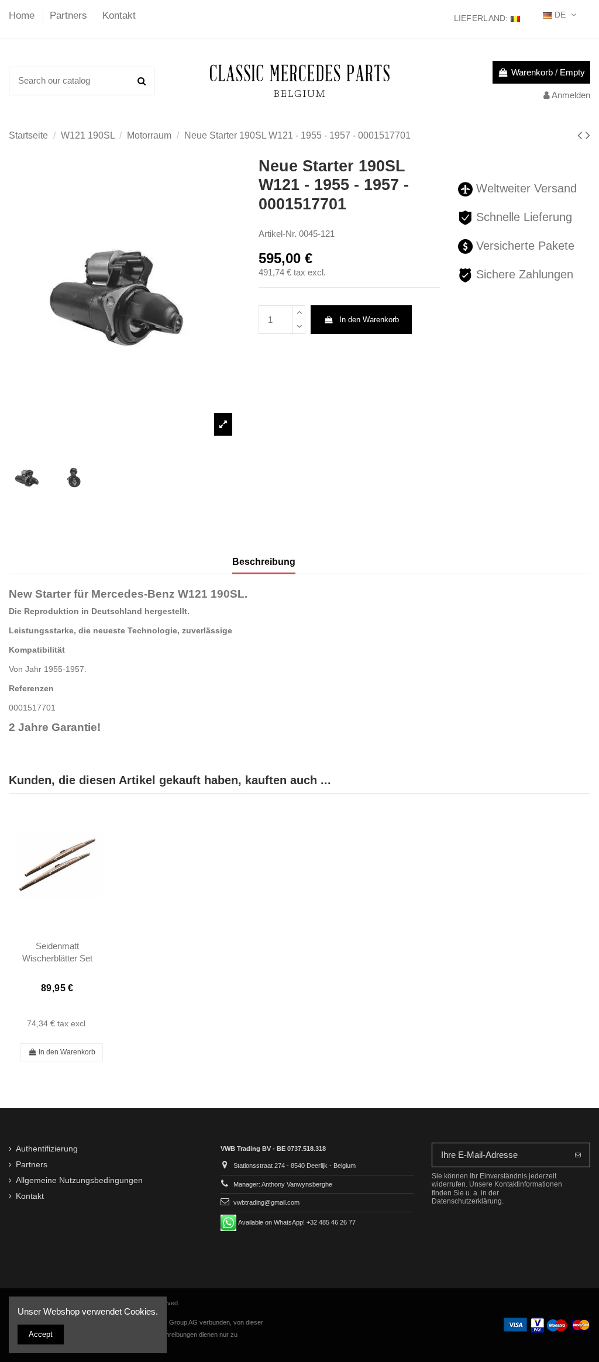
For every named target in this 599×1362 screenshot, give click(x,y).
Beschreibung (263, 562)
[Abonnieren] (578, 1155)
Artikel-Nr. (278, 234)
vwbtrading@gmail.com (266, 1202)
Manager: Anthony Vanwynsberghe (282, 1184)
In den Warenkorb (369, 319)
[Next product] (588, 135)
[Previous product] (581, 135)
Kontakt (119, 15)
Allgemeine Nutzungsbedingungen (79, 1180)
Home (23, 15)
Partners (70, 15)
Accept (41, 1334)
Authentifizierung (47, 1148)
